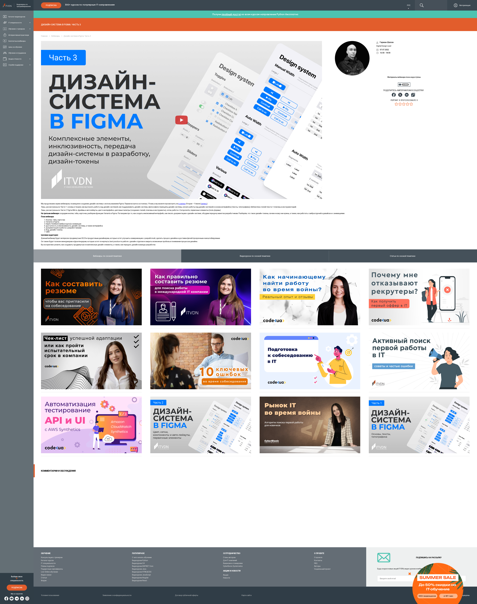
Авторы (317, 566)
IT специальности (48, 563)
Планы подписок (48, 566)
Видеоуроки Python (140, 560)
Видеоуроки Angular (140, 578)
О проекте (318, 557)
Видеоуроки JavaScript (141, 575)
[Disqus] (255, 508)
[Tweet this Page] (400, 95)
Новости (226, 578)
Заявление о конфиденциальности (117, 595)
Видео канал (46, 575)
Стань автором (229, 557)
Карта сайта (247, 595)
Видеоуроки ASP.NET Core (142, 566)
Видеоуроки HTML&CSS (141, 572)
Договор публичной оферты (186, 595)
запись (204, 204)
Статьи (44, 578)
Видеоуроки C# (138, 563)
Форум (43, 581)
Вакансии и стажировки (233, 563)
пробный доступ (231, 14)
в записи (182, 204)
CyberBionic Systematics (233, 566)
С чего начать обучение (142, 557)
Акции (225, 575)
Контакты (318, 560)
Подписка (16, 587)
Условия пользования (50, 595)
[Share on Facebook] (394, 95)
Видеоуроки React (139, 581)
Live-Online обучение (49, 572)
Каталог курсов (47, 560)
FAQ (315, 563)
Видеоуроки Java (139, 569)
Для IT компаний (230, 560)
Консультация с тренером (51, 557)
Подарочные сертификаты (52, 569)
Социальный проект (322, 569)
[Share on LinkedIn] (407, 95)
